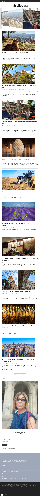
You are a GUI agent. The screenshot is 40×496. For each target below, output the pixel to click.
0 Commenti (18, 54)
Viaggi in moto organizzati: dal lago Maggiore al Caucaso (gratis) (20, 192)
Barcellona (5, 54)
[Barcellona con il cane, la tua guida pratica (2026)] (18, 41)
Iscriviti (4, 444)
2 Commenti (17, 329)
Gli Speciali (9, 89)
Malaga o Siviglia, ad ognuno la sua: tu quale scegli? (16, 292)
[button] (3, 1)
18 (24, 374)
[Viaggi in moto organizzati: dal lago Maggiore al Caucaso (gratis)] (18, 180)
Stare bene (9, 125)
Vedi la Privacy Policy (5, 489)
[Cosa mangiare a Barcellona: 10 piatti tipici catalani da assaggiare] (18, 314)
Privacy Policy (13, 439)
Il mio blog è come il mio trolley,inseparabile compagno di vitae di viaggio (20, 432)
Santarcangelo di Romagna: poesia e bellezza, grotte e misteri (19, 159)
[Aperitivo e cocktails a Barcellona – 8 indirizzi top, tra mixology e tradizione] (18, 246)
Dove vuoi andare (6, 161)
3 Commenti (18, 293)
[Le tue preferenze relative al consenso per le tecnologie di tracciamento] (2, 495)
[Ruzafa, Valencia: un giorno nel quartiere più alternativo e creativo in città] (18, 347)
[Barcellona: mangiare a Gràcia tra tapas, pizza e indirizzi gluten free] (18, 73)
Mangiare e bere (14, 89)
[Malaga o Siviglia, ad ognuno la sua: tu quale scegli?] (18, 279)
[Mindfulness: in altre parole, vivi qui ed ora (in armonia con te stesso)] (18, 211)
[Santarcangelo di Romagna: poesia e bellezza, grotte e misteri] (18, 147)
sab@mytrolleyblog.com (7, 450)
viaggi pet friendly (10, 54)
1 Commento (21, 89)
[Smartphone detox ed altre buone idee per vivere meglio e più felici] (18, 109)
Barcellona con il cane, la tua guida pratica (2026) (16, 53)
